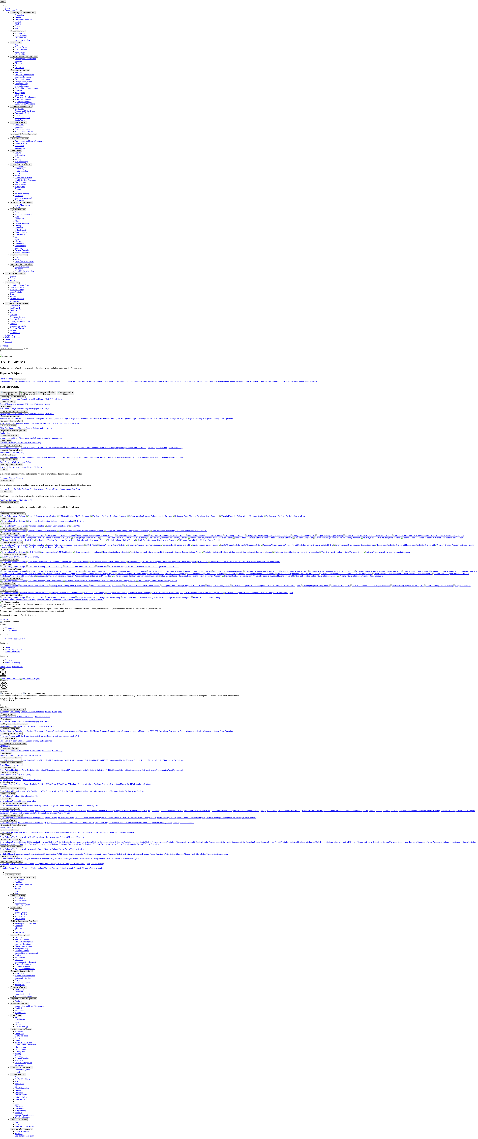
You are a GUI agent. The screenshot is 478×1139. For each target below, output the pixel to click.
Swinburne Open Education (208, 516)
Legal (17, 257)
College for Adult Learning (161, 516)
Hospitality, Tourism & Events (21, 203)
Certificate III (15, 308)
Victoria (13, 296)
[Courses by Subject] (21, 10)
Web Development (22, 252)
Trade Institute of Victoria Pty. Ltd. (193, 531)
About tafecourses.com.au (15, 639)
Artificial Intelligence (23, 214)
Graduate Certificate (18, 326)
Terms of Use (17, 667)
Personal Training (22, 193)
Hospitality (19, 207)
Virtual (12, 280)
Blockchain (19, 219)
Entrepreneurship (21, 84)
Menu (3, 1)
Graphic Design (21, 47)
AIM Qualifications (82, 516)
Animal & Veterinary (18, 31)
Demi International (87, 566)
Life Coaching (20, 182)
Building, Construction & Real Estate (24, 56)
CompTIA (19, 228)
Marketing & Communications (21, 264)
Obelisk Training (128, 540)
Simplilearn (308, 538)
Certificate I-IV (6, 492)
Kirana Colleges (119, 545)
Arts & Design (16, 42)
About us (8, 342)
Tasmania (13, 294)
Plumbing (19, 65)
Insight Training (336, 535)
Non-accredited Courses (9, 503)
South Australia (16, 292)
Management (20, 93)
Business (18, 72)
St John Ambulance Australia (380, 535)
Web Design (20, 54)
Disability (19, 115)
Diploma (13, 315)
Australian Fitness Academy (389, 571)
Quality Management (23, 102)
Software (18, 248)
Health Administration (23, 178)
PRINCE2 (19, 95)
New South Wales (17, 287)
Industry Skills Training (105, 535)
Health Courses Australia (250, 545)
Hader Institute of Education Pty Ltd (278, 538)
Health (17, 175)
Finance (18, 22)
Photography (20, 52)
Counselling (19, 169)
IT (16, 237)
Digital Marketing (22, 266)
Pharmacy (19, 196)
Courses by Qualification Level (17, 303)
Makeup (18, 159)
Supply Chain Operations (25, 104)
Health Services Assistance (25, 180)
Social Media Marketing (24, 271)
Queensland (14, 301)
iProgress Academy (221, 854)
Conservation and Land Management (29, 141)
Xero (17, 28)
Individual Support (22, 118)
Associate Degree (17, 319)
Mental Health (20, 184)
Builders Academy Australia (92, 531)
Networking (19, 243)
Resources (9, 335)
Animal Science (21, 35)
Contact (8, 647)
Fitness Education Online (326, 576)
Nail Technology (21, 162)
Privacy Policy (5, 667)
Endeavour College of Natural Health (73, 562)
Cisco (17, 221)
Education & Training (18, 122)
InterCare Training (32, 547)
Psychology (19, 200)
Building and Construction (25, 59)
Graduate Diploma (17, 328)
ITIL (17, 239)
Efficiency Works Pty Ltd (209, 540)
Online (12, 278)
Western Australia (17, 299)
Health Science (21, 143)
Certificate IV (15, 310)
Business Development (24, 77)
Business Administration (24, 75)
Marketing (19, 269)
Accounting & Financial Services (22, 13)
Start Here (4, 619)
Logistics (18, 90)
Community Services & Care (21, 106)
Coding (18, 225)
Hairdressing (20, 155)
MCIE (94, 545)
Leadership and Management (26, 88)
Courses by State (12, 283)
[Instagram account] (30, 679)
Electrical (18, 63)
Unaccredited (15, 333)
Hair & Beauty (16, 150)
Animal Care (20, 33)
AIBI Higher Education (391, 538)
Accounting (19, 15)
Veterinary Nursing (22, 40)
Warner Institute (60, 547)
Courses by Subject (12, 10)
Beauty (18, 153)
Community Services (23, 113)
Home (7, 8)
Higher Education (7, 480)
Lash (17, 157)
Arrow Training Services (178, 538)
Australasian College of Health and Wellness (262, 562)
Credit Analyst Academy (295, 516)
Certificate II (15, 306)
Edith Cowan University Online (359, 574)
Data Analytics (21, 232)
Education (19, 127)
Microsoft (19, 241)
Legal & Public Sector (19, 255)
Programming (20, 246)
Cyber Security (21, 230)
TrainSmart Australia (152, 545)
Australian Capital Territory (20, 285)
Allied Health (20, 166)
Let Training (239, 535)
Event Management (22, 205)
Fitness (17, 173)
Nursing (18, 189)
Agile (17, 212)
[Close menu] (6, 6)
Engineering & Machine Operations (23, 134)
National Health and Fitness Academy (447, 538)
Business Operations (23, 79)
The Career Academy (118, 516)
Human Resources (22, 86)
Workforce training (12, 662)
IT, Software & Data (18, 210)
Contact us (9, 339)
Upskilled (40, 526)
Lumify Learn (63, 526)
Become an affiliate (12, 652)
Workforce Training (12, 337)
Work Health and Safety (24, 262)
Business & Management (20, 70)
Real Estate (19, 68)
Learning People (92, 538)
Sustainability (20, 148)
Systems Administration (24, 250)
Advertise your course (13, 649)
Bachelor (13, 324)
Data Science (20, 234)
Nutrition (18, 191)
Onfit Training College (214, 574)
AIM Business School (177, 535)
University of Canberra (265, 574)
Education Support (22, 129)
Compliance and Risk (23, 19)
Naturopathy (20, 187)
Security (18, 259)
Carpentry (19, 61)
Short (12, 312)
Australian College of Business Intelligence (53, 538)
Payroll (18, 26)
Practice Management (23, 198)
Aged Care (19, 109)
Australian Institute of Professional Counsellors (93, 576)
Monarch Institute (49, 516)
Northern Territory (17, 290)
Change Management (23, 81)
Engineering (20, 136)
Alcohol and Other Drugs (25, 111)
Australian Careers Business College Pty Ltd (446, 535)
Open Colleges (20, 516)
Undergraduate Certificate (20, 321)
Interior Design (21, 49)
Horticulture (19, 146)
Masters (13, 330)
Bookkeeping (20, 17)
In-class (13, 276)
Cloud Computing (22, 223)
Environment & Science (19, 139)
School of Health (183, 545)
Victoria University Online (253, 516)
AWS (17, 216)
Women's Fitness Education (371, 576)
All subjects (9, 628)
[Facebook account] (10, 679)
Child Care (19, 125)
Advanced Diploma (17, 317)
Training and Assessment (24, 131)
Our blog (8, 660)
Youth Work (20, 120)
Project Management (23, 99)
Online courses (11, 630)
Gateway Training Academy (349, 538)
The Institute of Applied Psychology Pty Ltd (88, 540)
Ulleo (82, 521)
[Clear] (25, 348)
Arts (16, 45)
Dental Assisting (21, 171)
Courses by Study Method (15, 273)
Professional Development (25, 97)
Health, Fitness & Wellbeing (21, 164)
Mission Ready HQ (25, 540)
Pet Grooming (20, 38)
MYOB (18, 24)
